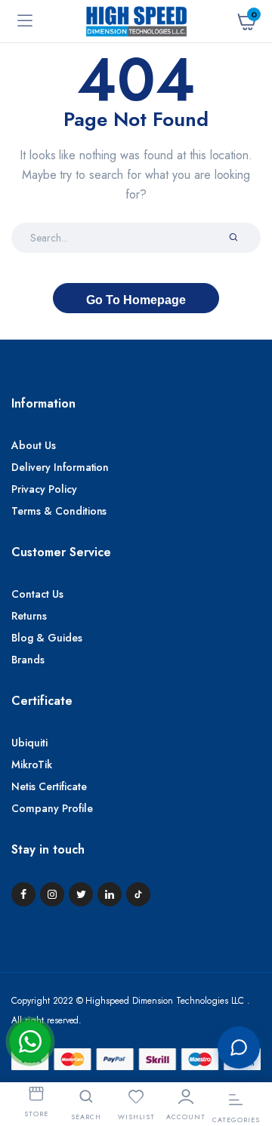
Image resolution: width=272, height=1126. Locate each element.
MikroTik (31, 764)
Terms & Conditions (59, 510)
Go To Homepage (136, 300)
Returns (29, 615)
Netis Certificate (49, 786)
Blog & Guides (46, 637)
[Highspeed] (136, 21)
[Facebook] (23, 894)
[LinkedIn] (109, 894)
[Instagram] (52, 894)
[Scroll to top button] (248, 998)
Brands (28, 659)
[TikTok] (138, 894)
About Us (33, 445)
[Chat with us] (239, 1047)
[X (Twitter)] (81, 894)
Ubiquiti (29, 742)
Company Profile (52, 808)
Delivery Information (60, 467)
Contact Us (37, 593)
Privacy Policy (44, 489)
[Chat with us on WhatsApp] (30, 1041)
